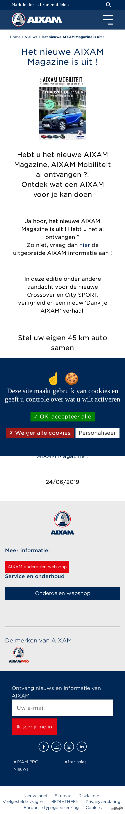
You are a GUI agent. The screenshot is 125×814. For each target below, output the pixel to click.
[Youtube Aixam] (56, 747)
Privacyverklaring (103, 801)
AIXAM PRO (26, 761)
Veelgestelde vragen (23, 801)
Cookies (94, 807)
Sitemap (63, 795)
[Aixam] (19, 21)
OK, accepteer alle (64, 416)
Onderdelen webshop (62, 593)
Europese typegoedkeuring (51, 807)
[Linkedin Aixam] (82, 747)
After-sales (75, 761)
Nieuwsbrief (35, 795)
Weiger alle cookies (41, 433)
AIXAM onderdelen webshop (37, 566)
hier (84, 245)
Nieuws (20, 769)
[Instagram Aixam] (69, 747)
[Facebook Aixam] (44, 747)
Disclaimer (88, 795)
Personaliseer (97, 433)
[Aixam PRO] (18, 656)
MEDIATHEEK (64, 801)
